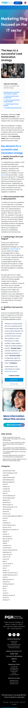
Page (16, 249)
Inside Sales (14, 642)
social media (7, 536)
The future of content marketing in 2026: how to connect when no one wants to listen (14, 444)
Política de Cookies (14, 702)
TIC (4, 591)
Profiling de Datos (8, 584)
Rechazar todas (14, 383)
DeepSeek (6, 523)
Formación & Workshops (14, 656)
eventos (6, 559)
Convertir (6, 566)
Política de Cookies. (11, 371)
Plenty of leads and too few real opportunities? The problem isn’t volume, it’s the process (14, 439)
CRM (5, 543)
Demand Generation (14, 639)
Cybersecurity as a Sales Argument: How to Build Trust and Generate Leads (15, 459)
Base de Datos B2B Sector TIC (14, 644)
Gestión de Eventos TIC (14, 651)
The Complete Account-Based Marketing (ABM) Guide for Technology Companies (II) (15, 448)
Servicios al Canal (14, 678)
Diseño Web (7, 509)
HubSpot (14, 673)
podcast (6, 511)
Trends (5, 593)
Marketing (6, 500)
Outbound (6, 581)
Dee (5, 568)
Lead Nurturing (14, 671)
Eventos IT (6, 513)
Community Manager (14, 674)
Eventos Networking (9, 525)
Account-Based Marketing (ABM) (13, 516)
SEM (5, 532)
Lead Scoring (7, 554)
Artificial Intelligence (10, 473)
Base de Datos (7, 538)
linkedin (6, 534)
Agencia (14, 659)
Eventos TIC (7, 527)
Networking (7, 502)
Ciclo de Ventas (8, 563)
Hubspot (6, 486)
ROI (4, 588)
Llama (5, 577)
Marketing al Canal (14, 683)
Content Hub (7, 547)
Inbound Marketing (9, 495)
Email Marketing (8, 480)
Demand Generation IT (10, 507)
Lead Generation (9, 470)
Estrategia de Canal (14, 680)
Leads (5, 475)
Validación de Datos (9, 595)
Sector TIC (6, 557)
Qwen (5, 586)
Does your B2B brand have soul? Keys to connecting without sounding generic (14, 456)
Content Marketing (9, 498)
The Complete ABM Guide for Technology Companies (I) (14, 452)
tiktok (5, 518)
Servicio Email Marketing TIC (14, 646)
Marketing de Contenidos (11, 529)
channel (6, 597)
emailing (6, 489)
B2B (5, 493)
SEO (5, 484)
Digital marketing (9, 477)
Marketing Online (8, 579)
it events (6, 491)
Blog (5, 561)
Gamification (7, 552)
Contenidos (7, 545)
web (5, 520)
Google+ (6, 570)
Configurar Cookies (14, 375)
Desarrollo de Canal (14, 682)
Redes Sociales (8, 504)
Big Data (6, 541)
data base (6, 600)
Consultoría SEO (14, 666)
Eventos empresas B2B (10, 550)
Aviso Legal (6, 702)
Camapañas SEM (14, 668)
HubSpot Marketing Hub (10, 575)
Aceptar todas (14, 379)
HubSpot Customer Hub (10, 572)
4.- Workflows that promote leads (12, 108)
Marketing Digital (9, 482)
